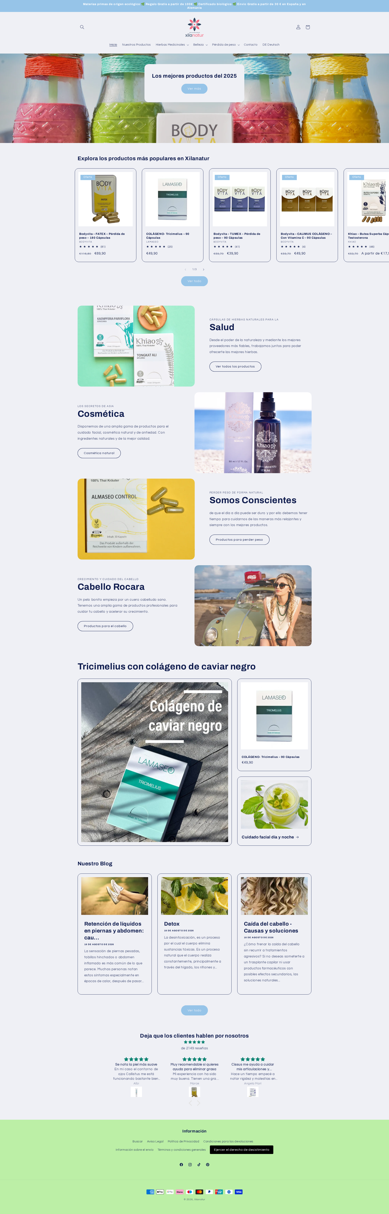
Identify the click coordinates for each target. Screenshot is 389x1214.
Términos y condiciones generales (182, 1149)
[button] (82, 27)
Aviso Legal (155, 1141)
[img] (194, 1042)
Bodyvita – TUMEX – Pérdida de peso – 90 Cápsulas (237, 235)
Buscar (138, 1141)
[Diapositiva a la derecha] (203, 269)
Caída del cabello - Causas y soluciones (271, 927)
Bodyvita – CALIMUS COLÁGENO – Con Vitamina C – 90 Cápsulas (306, 235)
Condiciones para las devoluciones (228, 1141)
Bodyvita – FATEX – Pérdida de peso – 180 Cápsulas (102, 235)
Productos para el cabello (105, 626)
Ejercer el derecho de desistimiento (241, 1149)
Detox (172, 924)
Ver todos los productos (235, 366)
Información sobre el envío (134, 1149)
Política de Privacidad (183, 1141)
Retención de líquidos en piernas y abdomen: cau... (114, 931)
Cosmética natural (99, 453)
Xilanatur (199, 1199)
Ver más (194, 88)
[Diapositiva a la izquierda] (185, 269)
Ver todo (194, 281)
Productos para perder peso (239, 539)
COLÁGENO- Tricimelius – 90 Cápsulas (167, 235)
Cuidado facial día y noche (268, 837)
